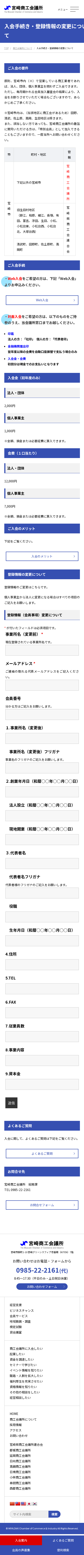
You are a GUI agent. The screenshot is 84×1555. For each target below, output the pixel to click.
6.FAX (10, 1002)
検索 (54, 1514)
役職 (11, 906)
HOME (14, 1413)
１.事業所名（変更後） (25, 727)
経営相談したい (20, 1397)
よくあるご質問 (42, 1153)
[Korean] (34, 1504)
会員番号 (13, 698)
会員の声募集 (21, 1550)
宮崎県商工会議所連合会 (26, 1444)
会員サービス (19, 1316)
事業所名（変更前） (24, 634)
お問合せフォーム (42, 1205)
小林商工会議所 (20, 1477)
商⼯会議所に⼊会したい (26, 1348)
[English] (23, 1504)
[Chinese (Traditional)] (17, 1504)
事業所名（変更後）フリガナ (32, 751)
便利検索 (63, 1550)
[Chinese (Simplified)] (12, 1504)
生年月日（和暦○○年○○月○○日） (40, 930)
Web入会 (42, 300)
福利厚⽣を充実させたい (26, 1381)
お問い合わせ (19, 1435)
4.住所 (11, 954)
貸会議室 (16, 1332)
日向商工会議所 (20, 1461)
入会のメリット (42, 556)
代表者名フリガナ (22, 876)
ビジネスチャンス (22, 1310)
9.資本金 (12, 1073)
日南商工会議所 (20, 1472)
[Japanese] (29, 1504)
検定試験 (16, 1327)
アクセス (16, 1430)
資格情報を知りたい (23, 1387)
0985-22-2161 (42, 1270)
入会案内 (21, 1540)
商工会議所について (23, 1419)
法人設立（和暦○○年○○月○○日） (40, 805)
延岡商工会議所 (20, 1455)
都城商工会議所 (20, 1450)
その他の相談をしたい (25, 1392)
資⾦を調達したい (22, 1359)
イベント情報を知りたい (26, 1370)
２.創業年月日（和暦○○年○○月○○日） (42, 781)
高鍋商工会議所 (20, 1466)
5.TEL (10, 978)
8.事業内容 (14, 1049)
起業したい (17, 1354)
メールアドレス (20, 663)
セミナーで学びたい (23, 1365)
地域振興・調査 (20, 1321)
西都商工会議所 (20, 1488)
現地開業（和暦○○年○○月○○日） (40, 829)
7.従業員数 (14, 1026)
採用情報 (16, 1425)
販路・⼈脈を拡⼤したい (26, 1375)
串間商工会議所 (20, 1483)
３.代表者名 (15, 852)
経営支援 (16, 1305)
